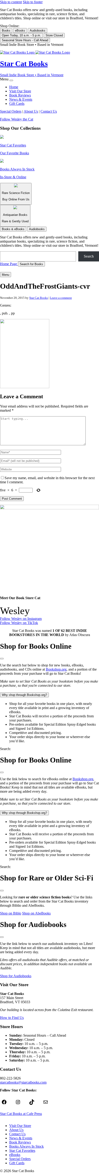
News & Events (20, 99)
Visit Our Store (20, 91)
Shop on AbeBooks (36, 913)
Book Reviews (20, 95)
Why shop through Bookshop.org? (24, 695)
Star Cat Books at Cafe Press (21, 1114)
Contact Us (49, 111)
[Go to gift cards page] (49, 269)
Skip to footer (33, 2)
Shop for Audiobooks (15, 976)
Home (13, 87)
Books (6, 30)
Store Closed (54, 35)
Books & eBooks (13, 229)
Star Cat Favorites (22, 1150)
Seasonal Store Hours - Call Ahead (25, 40)
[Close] (11, 80)
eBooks (20, 30)
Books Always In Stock (26, 1146)
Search (89, 256)
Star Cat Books (38, 297)
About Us (31, 111)
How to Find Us (12, 1018)
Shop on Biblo (10, 913)
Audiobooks (37, 30)
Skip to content (11, 2)
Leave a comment (61, 297)
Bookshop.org (56, 669)
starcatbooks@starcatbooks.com (23, 1082)
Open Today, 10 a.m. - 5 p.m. (21, 35)
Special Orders (10, 111)
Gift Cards (16, 104)
